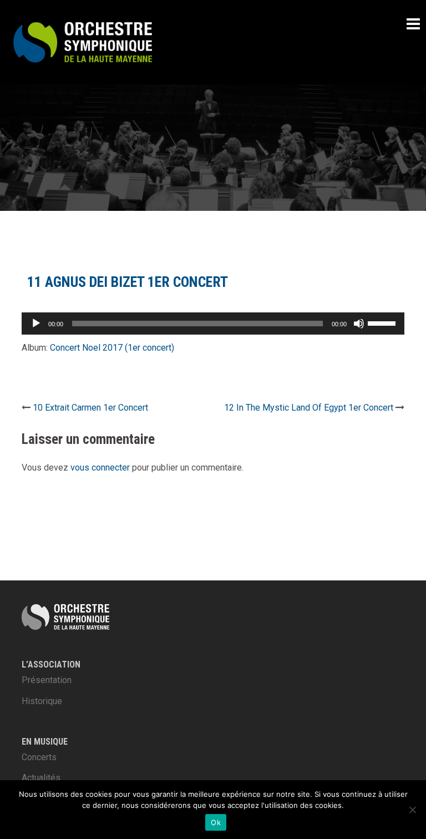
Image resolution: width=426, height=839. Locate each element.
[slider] (383, 322)
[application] (213, 323)
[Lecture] (36, 323)
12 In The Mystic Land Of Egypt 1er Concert (308, 407)
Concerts (39, 757)
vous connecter (100, 467)
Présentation (47, 680)
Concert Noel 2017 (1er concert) (112, 347)
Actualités (41, 777)
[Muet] (358, 323)
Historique (42, 701)
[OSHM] (82, 41)
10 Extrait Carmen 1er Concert (90, 407)
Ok (216, 822)
